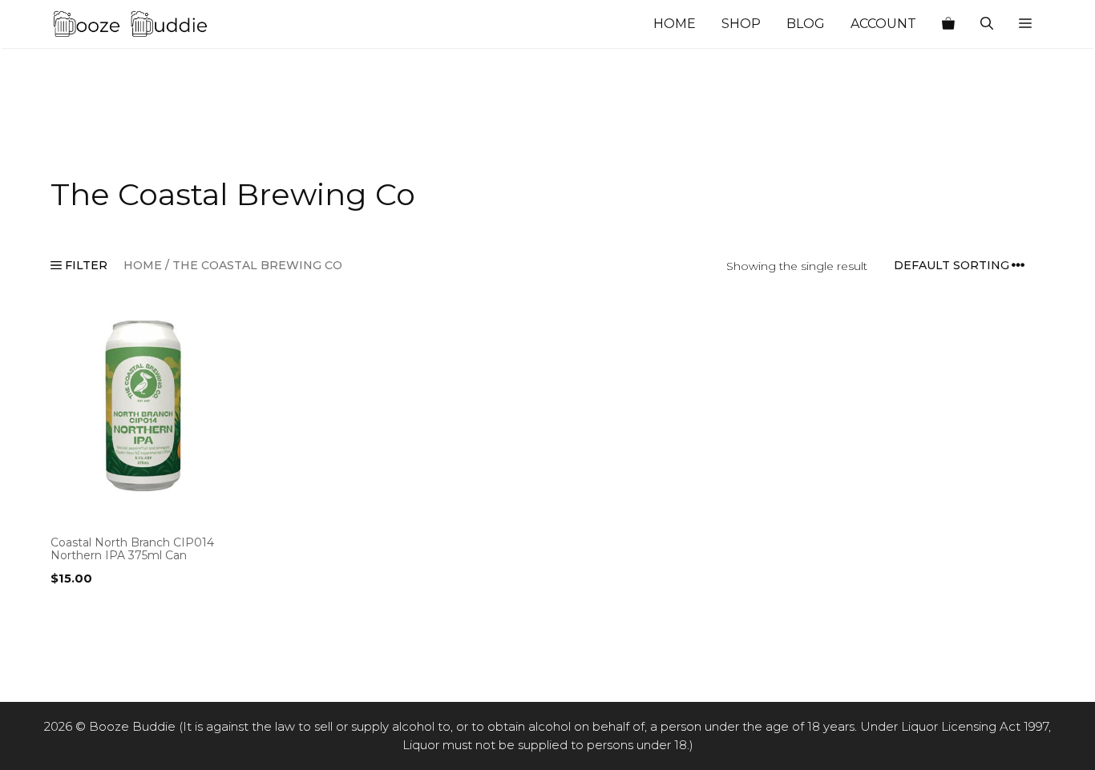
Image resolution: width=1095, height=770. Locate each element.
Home (674, 23)
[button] (1025, 24)
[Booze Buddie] (131, 24)
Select (74, 611)
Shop (741, 23)
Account (883, 23)
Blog (805, 23)
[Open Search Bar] (987, 24)
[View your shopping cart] (948, 24)
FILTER (84, 265)
